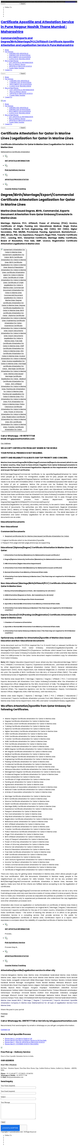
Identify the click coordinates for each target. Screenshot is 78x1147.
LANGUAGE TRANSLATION (19, 59)
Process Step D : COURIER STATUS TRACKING (22, 1044)
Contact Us (5, 1029)
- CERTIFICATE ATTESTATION (20, 82)
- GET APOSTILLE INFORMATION (21, 90)
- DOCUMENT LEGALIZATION (20, 84)
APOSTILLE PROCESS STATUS (20, 66)
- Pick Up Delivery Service (17, 92)
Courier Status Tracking (16, 68)
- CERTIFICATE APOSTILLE (19, 81)
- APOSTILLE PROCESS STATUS (21, 93)
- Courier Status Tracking (17, 95)
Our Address (6, 443)
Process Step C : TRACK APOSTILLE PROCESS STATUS (25, 1042)
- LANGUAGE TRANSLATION (20, 86)
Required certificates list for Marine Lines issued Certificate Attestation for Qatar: (37, 536)
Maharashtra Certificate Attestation (15, 152)
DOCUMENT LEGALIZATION (20, 57)
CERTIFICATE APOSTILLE (18, 53)
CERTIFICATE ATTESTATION (19, 55)
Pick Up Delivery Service (17, 64)
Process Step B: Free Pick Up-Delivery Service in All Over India (25, 1040)
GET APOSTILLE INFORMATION (21, 62)
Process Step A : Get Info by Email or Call (18, 1038)
